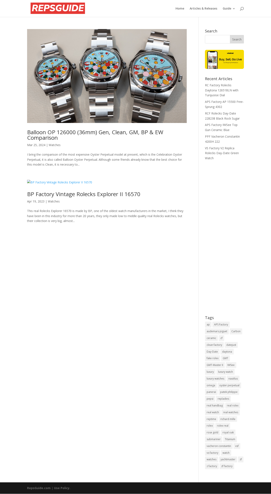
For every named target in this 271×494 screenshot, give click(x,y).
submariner (214, 439)
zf (241, 459)
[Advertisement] (224, 240)
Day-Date (212, 351)
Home (180, 8)
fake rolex (212, 358)
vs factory (212, 453)
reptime (211, 419)
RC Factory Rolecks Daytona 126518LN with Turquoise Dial (221, 90)
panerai (211, 392)
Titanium (230, 439)
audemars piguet (217, 331)
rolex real (222, 425)
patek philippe (229, 392)
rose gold (212, 432)
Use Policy (61, 488)
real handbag (215, 405)
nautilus (233, 378)
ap (208, 324)
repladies (223, 399)
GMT (225, 358)
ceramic (211, 338)
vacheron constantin (219, 446)
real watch (213, 412)
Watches (55, 145)
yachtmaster (228, 459)
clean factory (214, 345)
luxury (210, 372)
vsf (237, 446)
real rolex (232, 405)
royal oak (228, 432)
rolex (210, 425)
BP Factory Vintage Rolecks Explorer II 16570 (83, 194)
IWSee (231, 365)
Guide (227, 8)
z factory (212, 466)
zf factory (226, 466)
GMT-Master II (215, 365)
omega (211, 385)
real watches (230, 412)
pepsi (210, 399)
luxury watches (215, 378)
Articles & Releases (203, 8)
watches (211, 459)
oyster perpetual (229, 385)
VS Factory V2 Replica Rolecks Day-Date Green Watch (222, 153)
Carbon (236, 331)
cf (221, 338)
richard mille (227, 419)
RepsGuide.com (39, 488)
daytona (227, 351)
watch (226, 453)
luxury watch (225, 372)
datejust (231, 345)
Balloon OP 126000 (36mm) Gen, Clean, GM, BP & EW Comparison (95, 134)
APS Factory (221, 324)
